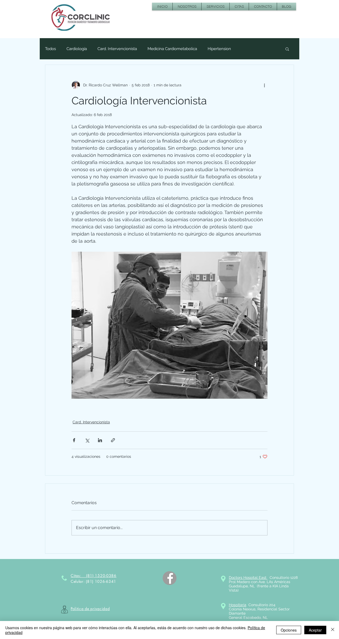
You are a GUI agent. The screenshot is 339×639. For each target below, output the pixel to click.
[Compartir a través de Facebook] (74, 440)
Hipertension (219, 48)
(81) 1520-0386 (101, 575)
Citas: (78, 575)
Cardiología (76, 48)
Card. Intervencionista (117, 48)
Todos (50, 48)
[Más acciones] (264, 85)
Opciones (289, 630)
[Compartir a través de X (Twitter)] (87, 440)
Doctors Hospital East (248, 577)
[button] (287, 49)
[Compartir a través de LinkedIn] (99, 440)
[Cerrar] (332, 630)
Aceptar (315, 630)
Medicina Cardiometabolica (172, 48)
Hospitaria (237, 605)
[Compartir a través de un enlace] (112, 440)
